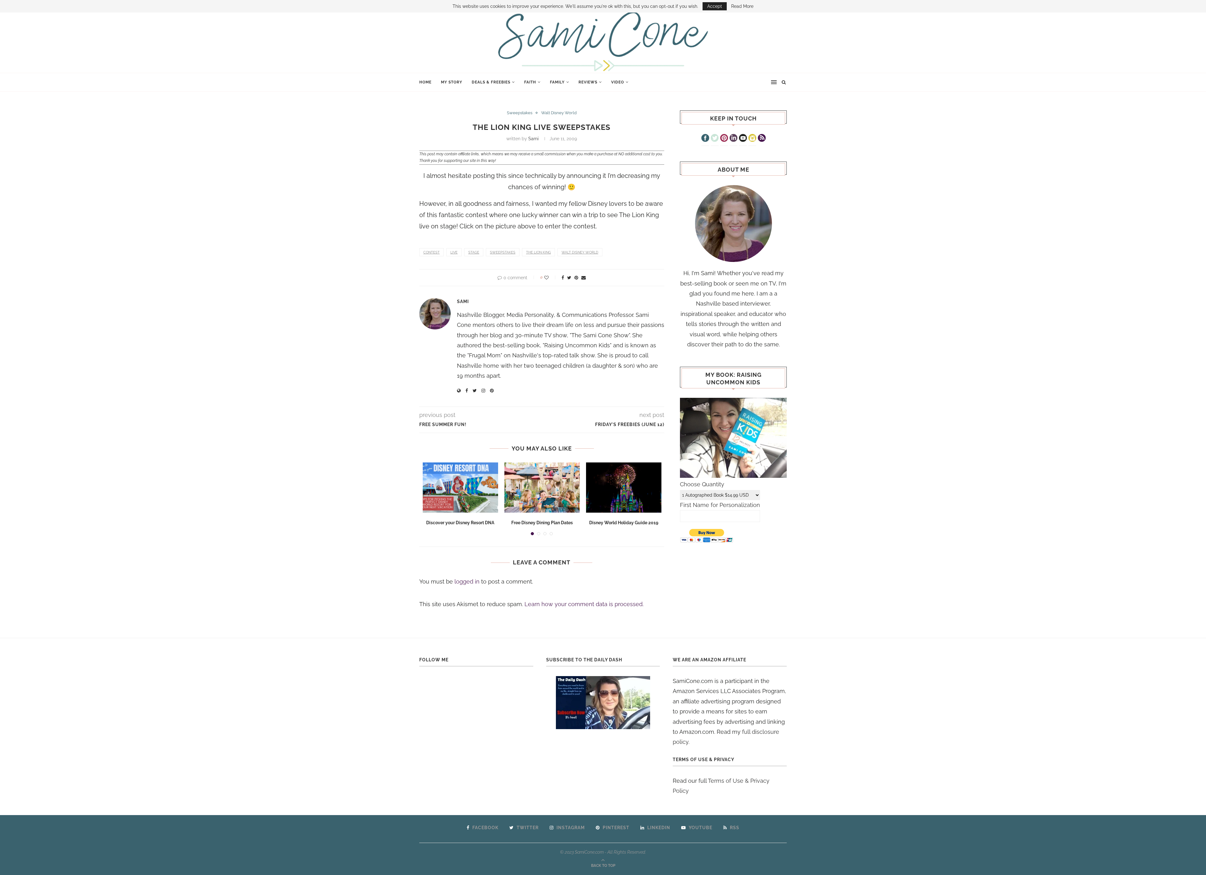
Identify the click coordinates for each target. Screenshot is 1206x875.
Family (557, 82)
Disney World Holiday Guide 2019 (623, 522)
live (454, 252)
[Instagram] (752, 138)
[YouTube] (743, 138)
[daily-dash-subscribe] (603, 702)
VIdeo (617, 82)
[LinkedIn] (733, 138)
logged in (467, 581)
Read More (742, 6)
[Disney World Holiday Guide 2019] (623, 487)
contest (431, 252)
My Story (451, 82)
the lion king (538, 252)
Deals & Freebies (491, 82)
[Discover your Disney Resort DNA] (460, 487)
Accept (714, 6)
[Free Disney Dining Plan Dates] (542, 487)
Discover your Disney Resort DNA (460, 522)
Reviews (588, 82)
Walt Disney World (559, 112)
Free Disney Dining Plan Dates (542, 522)
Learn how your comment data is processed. (584, 604)
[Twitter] (715, 138)
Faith (530, 82)
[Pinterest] (724, 138)
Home (425, 82)
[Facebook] (705, 138)
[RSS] (762, 138)
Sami (533, 138)
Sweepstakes (519, 112)
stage (473, 252)
